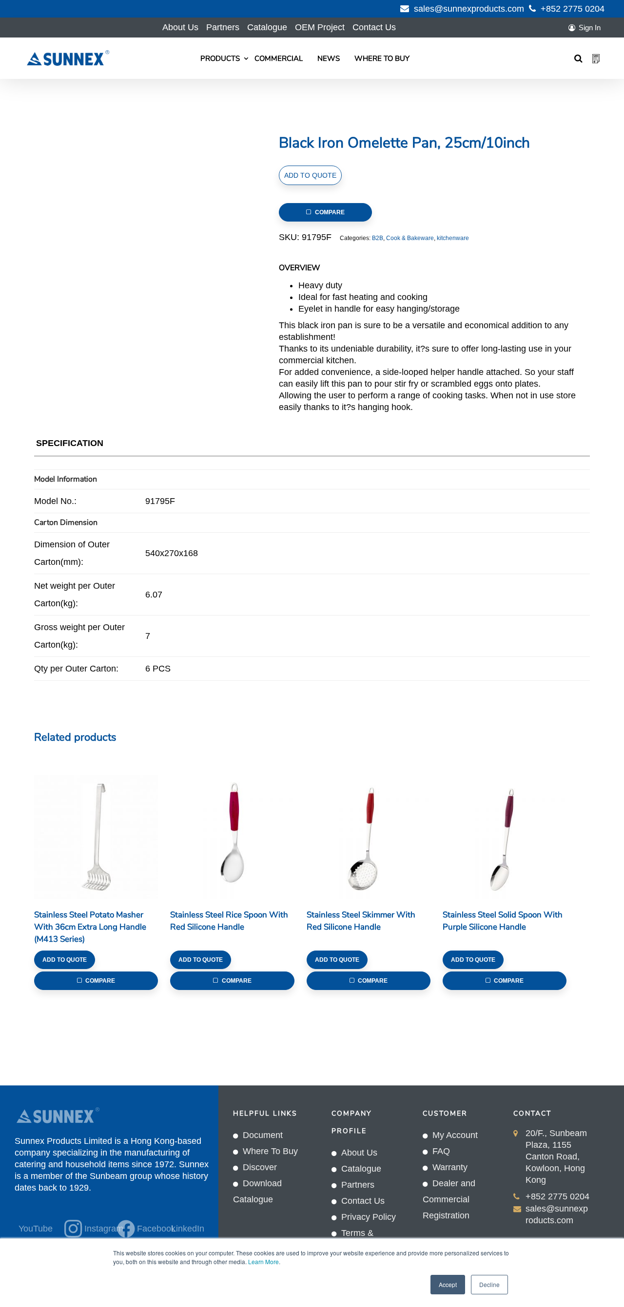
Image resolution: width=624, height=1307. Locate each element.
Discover (260, 1167)
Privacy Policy (368, 1217)
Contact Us (374, 27)
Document (263, 1135)
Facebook (147, 1228)
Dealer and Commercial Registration (449, 1199)
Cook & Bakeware (410, 238)
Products (220, 58)
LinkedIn (187, 1228)
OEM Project (320, 27)
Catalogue (267, 27)
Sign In (590, 27)
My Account (455, 1135)
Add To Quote (310, 175)
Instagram (94, 1228)
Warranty (450, 1167)
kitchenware (453, 238)
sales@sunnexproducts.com (469, 9)
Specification (69, 443)
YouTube (36, 1228)
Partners (222, 27)
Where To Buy (382, 58)
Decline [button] (489, 1284)
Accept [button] (448, 1284)
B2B (377, 238)
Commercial (278, 58)
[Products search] (578, 58)
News (328, 58)
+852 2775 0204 (572, 9)
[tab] (69, 445)
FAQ (441, 1151)
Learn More (263, 1261)
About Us (180, 27)
